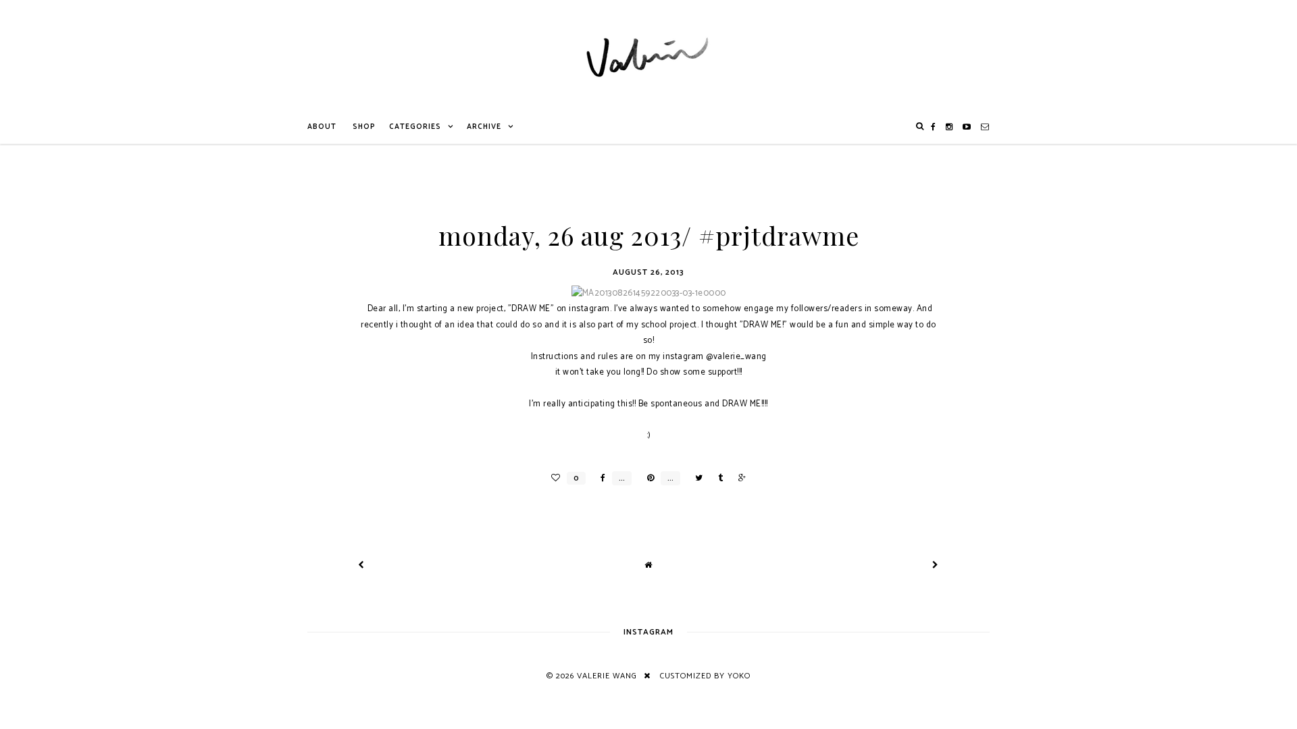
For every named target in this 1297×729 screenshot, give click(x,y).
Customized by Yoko (705, 676)
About (321, 127)
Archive (484, 127)
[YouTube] (967, 127)
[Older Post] (935, 565)
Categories (415, 127)
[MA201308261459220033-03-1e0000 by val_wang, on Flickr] (648, 293)
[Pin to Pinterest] (647, 478)
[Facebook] (933, 127)
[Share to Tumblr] (717, 478)
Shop (364, 127)
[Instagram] (949, 127)
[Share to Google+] (739, 478)
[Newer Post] (361, 565)
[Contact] (985, 127)
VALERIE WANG (607, 676)
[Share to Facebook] (599, 478)
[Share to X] (695, 478)
